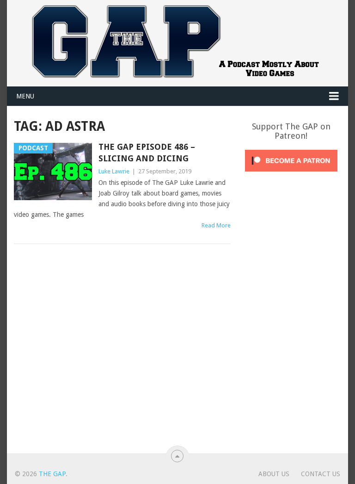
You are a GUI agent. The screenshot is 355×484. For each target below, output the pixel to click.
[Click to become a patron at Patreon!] (291, 174)
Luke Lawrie (113, 171)
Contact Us (320, 474)
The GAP (52, 474)
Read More (216, 225)
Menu (25, 96)
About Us (273, 474)
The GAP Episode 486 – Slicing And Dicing (146, 152)
